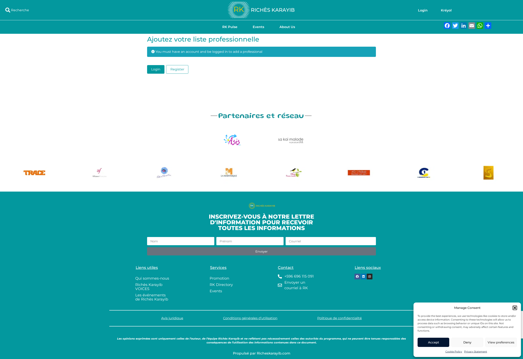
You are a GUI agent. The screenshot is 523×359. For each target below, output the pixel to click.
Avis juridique (172, 318)
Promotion (219, 278)
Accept (433, 342)
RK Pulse (229, 27)
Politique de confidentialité (339, 318)
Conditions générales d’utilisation (250, 318)
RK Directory (221, 284)
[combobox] (87, 10)
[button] (515, 308)
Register (177, 69)
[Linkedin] (363, 276)
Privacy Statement (475, 351)
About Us (287, 27)
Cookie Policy (453, 351)
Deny (467, 342)
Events (258, 27)
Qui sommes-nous (152, 278)
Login (423, 10)
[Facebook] (357, 276)
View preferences (501, 342)
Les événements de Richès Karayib (151, 297)
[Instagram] (369, 276)
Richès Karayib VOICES (148, 286)
